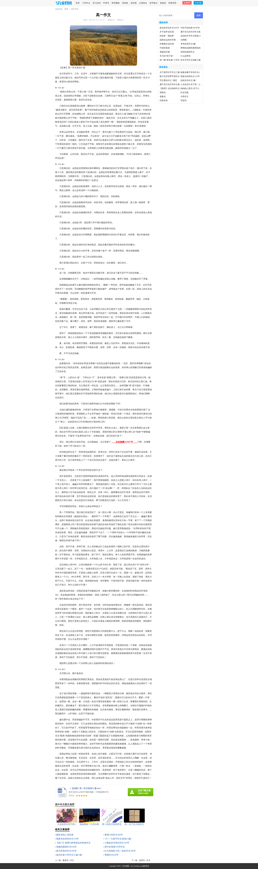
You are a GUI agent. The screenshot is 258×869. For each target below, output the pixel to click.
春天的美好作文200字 (66, 851)
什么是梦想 (185, 56)
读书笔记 (153, 3)
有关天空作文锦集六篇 (190, 60)
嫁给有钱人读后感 (64, 835)
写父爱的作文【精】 (169, 80)
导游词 (183, 100)
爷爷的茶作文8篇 (188, 44)
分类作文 (184, 96)
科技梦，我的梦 (167, 36)
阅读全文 (111, 20)
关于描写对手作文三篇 (170, 72)
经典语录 (172, 3)
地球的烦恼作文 (187, 52)
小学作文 (86, 3)
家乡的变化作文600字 (169, 28)
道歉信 (163, 96)
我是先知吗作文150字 (190, 76)
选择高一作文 (144, 860)
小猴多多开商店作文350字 (117, 843)
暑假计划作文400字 (114, 835)
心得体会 (143, 3)
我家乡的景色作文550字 (67, 839)
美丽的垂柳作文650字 (66, 847)
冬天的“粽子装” (167, 56)
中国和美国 (165, 48)
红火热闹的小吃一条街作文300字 (120, 851)
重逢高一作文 (68, 860)
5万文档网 (125, 866)
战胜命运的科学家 (168, 40)
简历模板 (116, 3)
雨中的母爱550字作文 (115, 847)
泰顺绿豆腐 (165, 52)
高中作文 (75, 9)
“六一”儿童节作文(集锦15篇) (118, 839)
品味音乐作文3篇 (188, 80)
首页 (78, 3)
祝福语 (163, 3)
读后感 (133, 3)
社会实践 (184, 92)
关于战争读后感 (167, 32)
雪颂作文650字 (112, 855)
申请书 (106, 3)
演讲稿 (125, 3)
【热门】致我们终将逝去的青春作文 (73, 843)
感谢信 (163, 92)
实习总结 (97, 3)
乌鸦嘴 (183, 40)
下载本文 (119, 20)
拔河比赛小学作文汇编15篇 (69, 855)
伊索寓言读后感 (167, 44)
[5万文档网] (64, 3)
